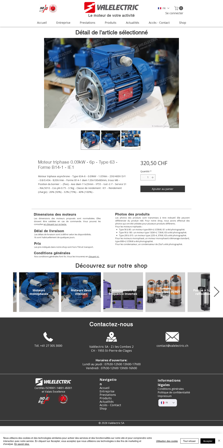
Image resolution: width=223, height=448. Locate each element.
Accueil (104, 388)
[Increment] (153, 177)
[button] (179, 8)
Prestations (108, 394)
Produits (106, 398)
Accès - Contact (110, 405)
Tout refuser (189, 441)
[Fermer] (219, 440)
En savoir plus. (22, 444)
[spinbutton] (148, 177)
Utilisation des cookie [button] (167, 441)
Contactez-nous (111, 324)
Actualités (107, 401)
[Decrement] (143, 177)
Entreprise (107, 391)
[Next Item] (216, 292)
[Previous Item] (6, 292)
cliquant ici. (93, 256)
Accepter (207, 441)
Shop (103, 408)
